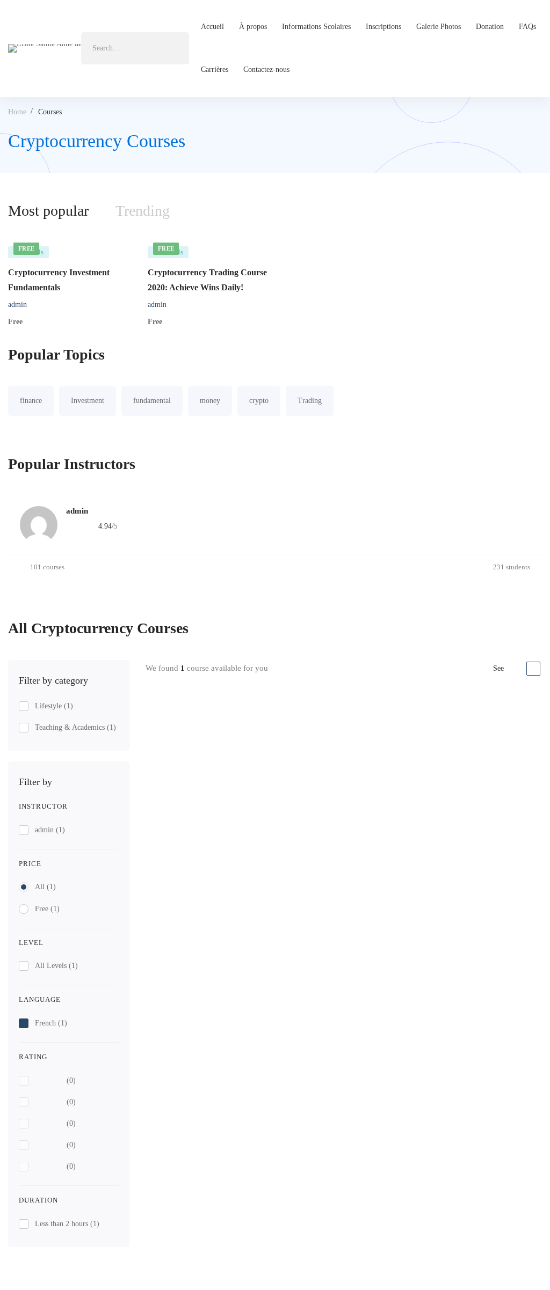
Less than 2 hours (67, 1224)
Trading (310, 401)
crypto (259, 401)
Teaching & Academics (75, 727)
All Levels (56, 966)
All (45, 887)
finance (31, 401)
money (210, 401)
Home (17, 112)
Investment (87, 401)
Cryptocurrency (343, 717)
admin (17, 304)
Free (47, 909)
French (51, 1023)
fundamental (152, 401)
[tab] (142, 211)
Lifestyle (54, 706)
